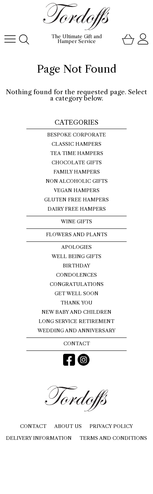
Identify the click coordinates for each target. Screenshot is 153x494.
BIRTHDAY (76, 265)
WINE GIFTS (76, 221)
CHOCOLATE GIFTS (77, 162)
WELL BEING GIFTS (76, 256)
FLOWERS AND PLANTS (76, 234)
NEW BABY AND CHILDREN (76, 312)
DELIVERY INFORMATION (39, 438)
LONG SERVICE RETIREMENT (76, 321)
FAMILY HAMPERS (76, 171)
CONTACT (77, 343)
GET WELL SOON (76, 293)
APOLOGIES (76, 247)
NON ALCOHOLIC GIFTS (77, 181)
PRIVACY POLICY (111, 426)
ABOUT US (68, 426)
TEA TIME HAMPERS (76, 153)
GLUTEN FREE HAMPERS (76, 199)
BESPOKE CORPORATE (76, 134)
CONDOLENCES (76, 275)
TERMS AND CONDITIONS (113, 438)
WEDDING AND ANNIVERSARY (76, 330)
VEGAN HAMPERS (77, 190)
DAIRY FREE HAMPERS (77, 209)
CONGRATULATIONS (77, 284)
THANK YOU (76, 302)
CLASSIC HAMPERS (76, 144)
